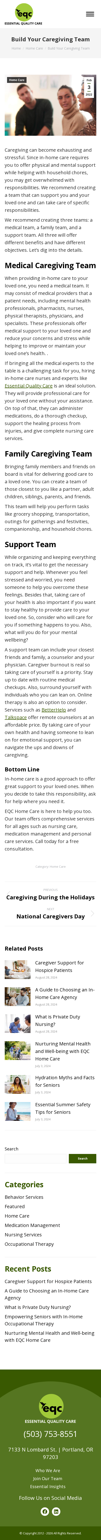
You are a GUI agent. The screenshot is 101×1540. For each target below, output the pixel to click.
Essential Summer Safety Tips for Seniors (62, 1108)
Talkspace (16, 717)
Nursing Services (23, 1234)
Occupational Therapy (29, 1244)
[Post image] (18, 969)
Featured (15, 1206)
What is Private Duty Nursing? (57, 1020)
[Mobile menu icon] (90, 14)
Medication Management (32, 1225)
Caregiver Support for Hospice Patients (59, 966)
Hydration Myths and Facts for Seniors (65, 1081)
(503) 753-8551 (51, 1433)
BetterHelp (54, 710)
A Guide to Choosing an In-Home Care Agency (65, 993)
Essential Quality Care (29, 386)
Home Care (16, 80)
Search (11, 1149)
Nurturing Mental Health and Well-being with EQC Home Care (63, 1051)
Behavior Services (24, 1197)
